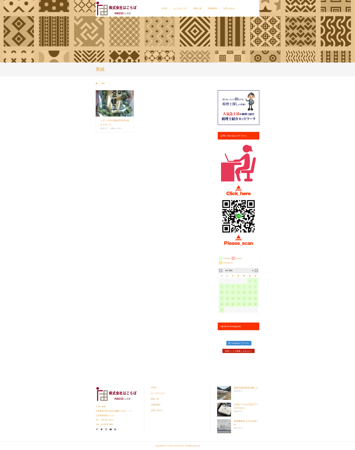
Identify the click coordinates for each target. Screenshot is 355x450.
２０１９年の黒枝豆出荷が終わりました (114, 122)
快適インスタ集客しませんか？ (238, 351)
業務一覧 (197, 8)
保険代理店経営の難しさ (246, 387)
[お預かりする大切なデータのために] (224, 410)
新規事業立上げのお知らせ (246, 422)
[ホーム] (97, 83)
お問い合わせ (229, 8)
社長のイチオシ (116, 128)
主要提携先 (212, 8)
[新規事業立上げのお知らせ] (224, 426)
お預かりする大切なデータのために (246, 406)
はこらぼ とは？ (180, 8)
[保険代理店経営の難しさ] (224, 393)
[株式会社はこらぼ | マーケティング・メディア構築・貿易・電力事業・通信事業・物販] (116, 8)
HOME (164, 8)
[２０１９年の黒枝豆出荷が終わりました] (115, 103)
